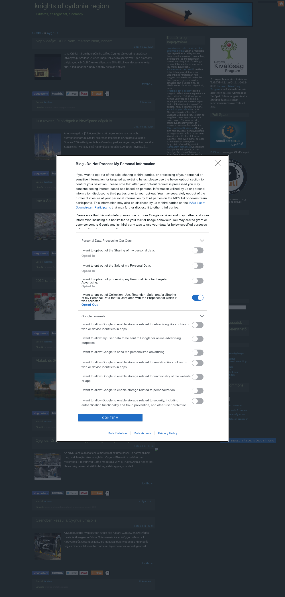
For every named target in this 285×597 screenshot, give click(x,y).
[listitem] (142, 240)
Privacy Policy (167, 433)
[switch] (198, 250)
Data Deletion (117, 433)
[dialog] (142, 299)
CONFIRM (110, 417)
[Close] (219, 164)
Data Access (142, 433)
